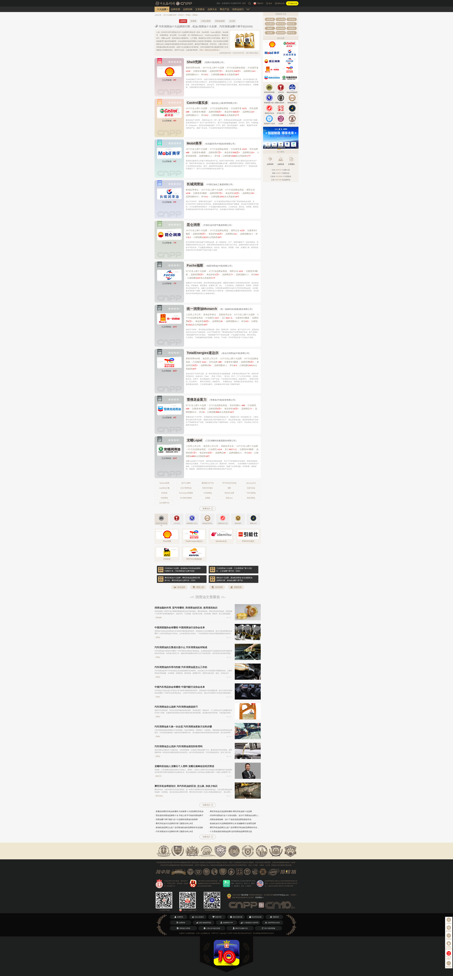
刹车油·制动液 (292, 33)
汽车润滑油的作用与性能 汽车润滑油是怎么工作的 (181, 667)
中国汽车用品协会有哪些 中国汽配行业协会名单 (180, 687)
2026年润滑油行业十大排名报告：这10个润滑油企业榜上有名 (235, 815)
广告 (296, 147)
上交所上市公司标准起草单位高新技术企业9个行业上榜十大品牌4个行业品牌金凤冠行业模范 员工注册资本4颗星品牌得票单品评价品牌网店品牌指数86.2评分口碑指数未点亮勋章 (222, 319)
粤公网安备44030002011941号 (263, 933)
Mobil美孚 (194, 143)
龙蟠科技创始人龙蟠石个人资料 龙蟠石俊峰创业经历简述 (184, 766)
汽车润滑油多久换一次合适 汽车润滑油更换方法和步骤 (183, 726)
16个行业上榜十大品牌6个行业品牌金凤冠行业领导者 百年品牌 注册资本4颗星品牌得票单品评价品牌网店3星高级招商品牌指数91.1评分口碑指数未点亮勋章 (222, 152)
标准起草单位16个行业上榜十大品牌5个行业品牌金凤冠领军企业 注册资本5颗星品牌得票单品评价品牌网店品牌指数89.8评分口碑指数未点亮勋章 (221, 193)
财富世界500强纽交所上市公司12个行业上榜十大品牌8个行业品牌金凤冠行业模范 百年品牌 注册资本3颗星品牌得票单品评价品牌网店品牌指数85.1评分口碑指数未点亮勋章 (222, 363)
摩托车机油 (159, 796)
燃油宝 (269, 28)
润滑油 (194, 15)
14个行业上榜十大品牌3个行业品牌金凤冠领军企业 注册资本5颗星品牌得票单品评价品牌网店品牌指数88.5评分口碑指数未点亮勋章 (222, 233)
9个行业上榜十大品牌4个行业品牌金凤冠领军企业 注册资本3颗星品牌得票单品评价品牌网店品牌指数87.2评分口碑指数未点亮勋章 (222, 274)
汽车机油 (291, 19)
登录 (244, 3)
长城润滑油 (195, 184)
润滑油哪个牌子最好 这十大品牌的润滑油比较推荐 (177, 819)
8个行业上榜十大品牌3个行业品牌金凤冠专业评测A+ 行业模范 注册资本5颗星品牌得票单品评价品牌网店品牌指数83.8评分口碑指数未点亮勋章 (221, 408)
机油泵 (269, 33)
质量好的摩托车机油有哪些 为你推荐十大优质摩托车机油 (179, 811)
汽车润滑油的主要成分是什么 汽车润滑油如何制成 (181, 647)
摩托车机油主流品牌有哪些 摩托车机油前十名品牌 (231, 811)
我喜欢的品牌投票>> (212, 50)
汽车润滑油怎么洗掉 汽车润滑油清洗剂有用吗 (178, 746)
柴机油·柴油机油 (292, 24)
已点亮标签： (169, 80)
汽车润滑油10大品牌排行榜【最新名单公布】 (175, 831)
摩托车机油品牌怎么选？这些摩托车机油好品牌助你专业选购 (235, 827)
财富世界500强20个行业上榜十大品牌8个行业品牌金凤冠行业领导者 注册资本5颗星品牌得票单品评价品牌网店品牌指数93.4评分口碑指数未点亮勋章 (222, 71)
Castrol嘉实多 (197, 102)
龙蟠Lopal (194, 440)
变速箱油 (291, 28)
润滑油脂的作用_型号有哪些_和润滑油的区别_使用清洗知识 (186, 607)
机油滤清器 (281, 28)
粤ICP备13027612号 (245, 933)
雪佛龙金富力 (197, 399)
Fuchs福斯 (195, 265)
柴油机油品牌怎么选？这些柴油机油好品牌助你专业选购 (179, 827)
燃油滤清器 (281, 33)
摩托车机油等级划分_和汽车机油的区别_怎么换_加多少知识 (186, 786)
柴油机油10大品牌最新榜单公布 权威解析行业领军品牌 (233, 823)
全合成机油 (270, 24)
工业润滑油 (281, 19)
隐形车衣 (158, 776)
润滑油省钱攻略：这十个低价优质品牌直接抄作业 (230, 819)
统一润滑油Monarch (202, 309)
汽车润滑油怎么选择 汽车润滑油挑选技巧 (176, 706)
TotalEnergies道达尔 (202, 353)
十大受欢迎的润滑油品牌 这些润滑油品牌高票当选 (231, 831)
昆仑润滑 (193, 225)
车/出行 (181, 15)
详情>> (201, 50)
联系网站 (259, 897)
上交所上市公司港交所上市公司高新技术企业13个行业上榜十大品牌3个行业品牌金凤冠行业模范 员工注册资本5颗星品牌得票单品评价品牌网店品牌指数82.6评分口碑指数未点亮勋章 (222, 451)
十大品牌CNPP (170, 15)
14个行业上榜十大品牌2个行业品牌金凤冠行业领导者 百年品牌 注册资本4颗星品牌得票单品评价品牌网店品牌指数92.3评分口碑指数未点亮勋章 (222, 111)
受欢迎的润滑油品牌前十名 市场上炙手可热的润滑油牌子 (179, 815)
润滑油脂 (158, 617)
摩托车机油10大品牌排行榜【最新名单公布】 (175, 823)
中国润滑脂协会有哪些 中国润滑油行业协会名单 (180, 627)
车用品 (188, 15)
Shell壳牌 (194, 62)
